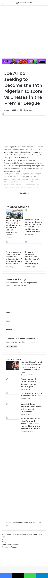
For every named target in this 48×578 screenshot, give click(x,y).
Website (9, 330)
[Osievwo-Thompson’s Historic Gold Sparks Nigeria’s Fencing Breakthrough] (33, 243)
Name (9, 313)
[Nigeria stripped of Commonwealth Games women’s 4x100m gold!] (12, 380)
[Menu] (3, 3)
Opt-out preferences (10, 547)
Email (8, 321)
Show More (24, 193)
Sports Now (37, 534)
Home (4, 537)
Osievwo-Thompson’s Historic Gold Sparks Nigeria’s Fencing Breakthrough (32, 258)
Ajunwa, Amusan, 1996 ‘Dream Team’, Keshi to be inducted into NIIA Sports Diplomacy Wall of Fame (14, 258)
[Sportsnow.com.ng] (24, 3)
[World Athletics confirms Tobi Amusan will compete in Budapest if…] (12, 405)
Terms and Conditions (10, 544)
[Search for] (45, 3)
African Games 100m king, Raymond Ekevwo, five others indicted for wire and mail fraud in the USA (30, 423)
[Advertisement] (24, 33)
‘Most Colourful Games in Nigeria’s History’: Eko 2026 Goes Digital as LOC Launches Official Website (33, 226)
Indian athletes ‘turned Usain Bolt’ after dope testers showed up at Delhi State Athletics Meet (31, 367)
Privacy (4, 542)
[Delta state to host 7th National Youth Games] (12, 394)
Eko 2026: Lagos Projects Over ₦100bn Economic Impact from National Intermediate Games (14, 227)
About (4, 539)
